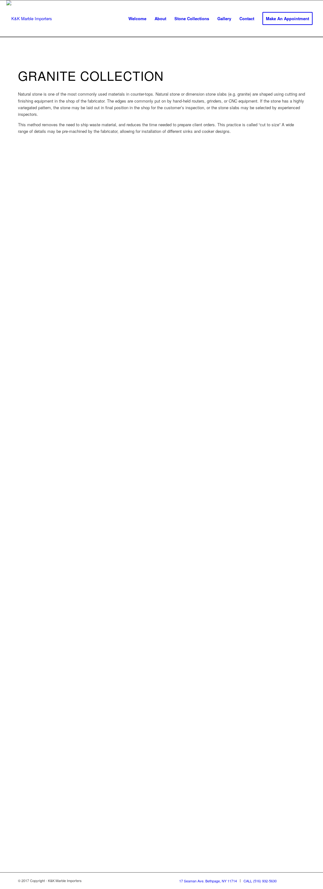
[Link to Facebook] (291, 880)
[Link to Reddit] (300, 880)
